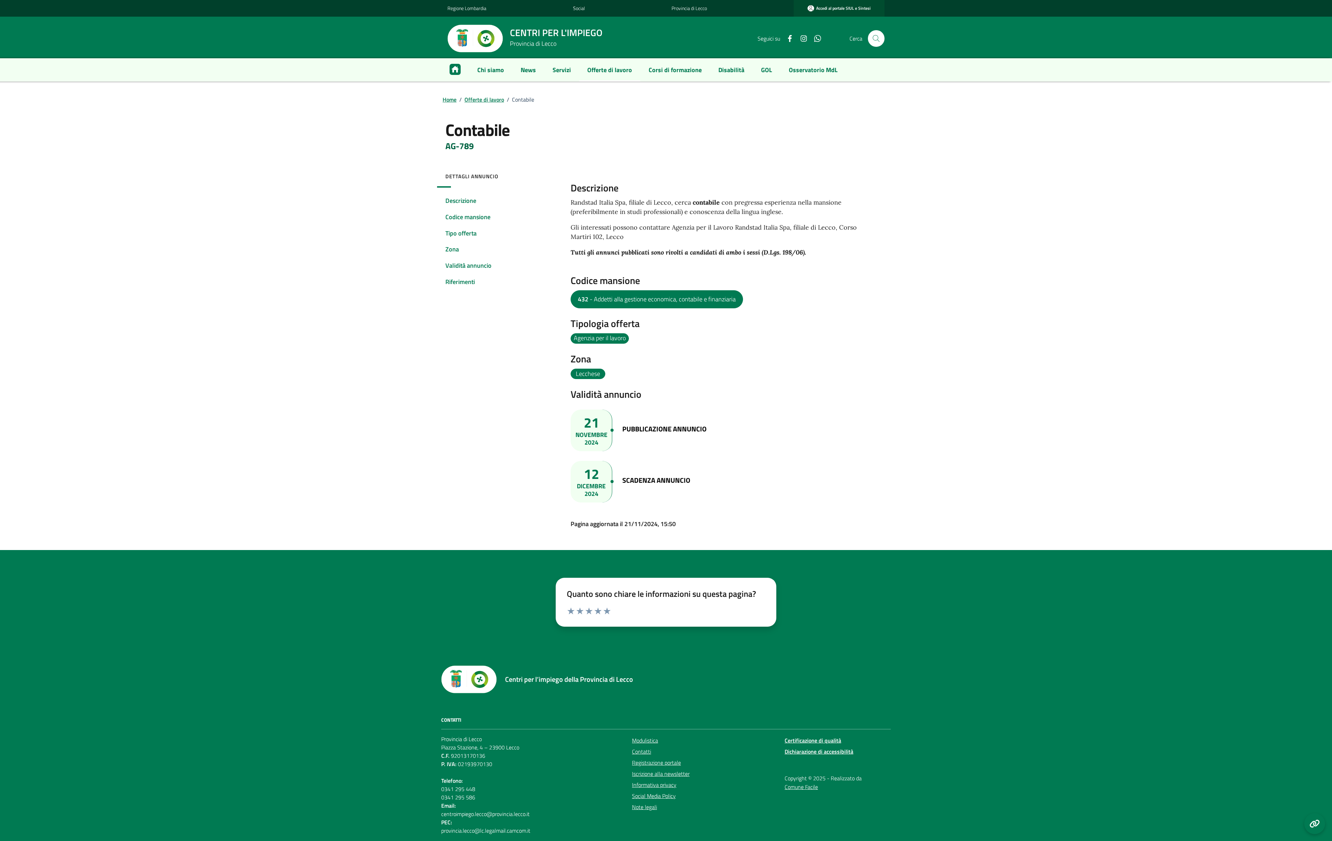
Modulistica (645, 740)
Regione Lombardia (466, 8)
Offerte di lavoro (484, 99)
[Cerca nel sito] (876, 38)
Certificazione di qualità (813, 740)
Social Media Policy (654, 796)
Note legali (644, 807)
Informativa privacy (654, 785)
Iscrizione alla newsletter (661, 774)
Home (449, 99)
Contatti (641, 751)
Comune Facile (801, 787)
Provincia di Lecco (689, 8)
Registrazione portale (656, 762)
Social (579, 8)
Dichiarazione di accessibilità (819, 751)
